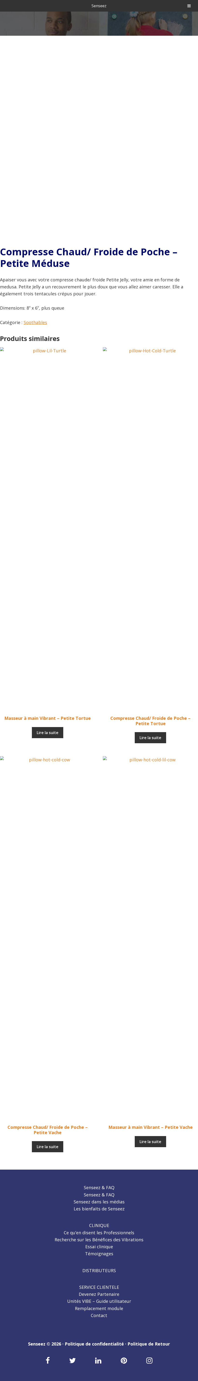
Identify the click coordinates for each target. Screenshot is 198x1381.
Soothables (35, 322)
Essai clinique (99, 1246)
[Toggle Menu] (189, 6)
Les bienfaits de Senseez (99, 1209)
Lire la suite (47, 732)
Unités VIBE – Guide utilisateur (99, 1301)
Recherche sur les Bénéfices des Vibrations (99, 1239)
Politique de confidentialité (94, 1344)
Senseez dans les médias (99, 1202)
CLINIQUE (99, 1225)
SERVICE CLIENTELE (99, 1287)
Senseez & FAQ (99, 1187)
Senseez (99, 5)
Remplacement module (99, 1308)
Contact (99, 1315)
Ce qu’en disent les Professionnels (99, 1232)
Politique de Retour (148, 1344)
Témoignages (99, 1253)
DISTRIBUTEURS (99, 1270)
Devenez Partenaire (99, 1294)
